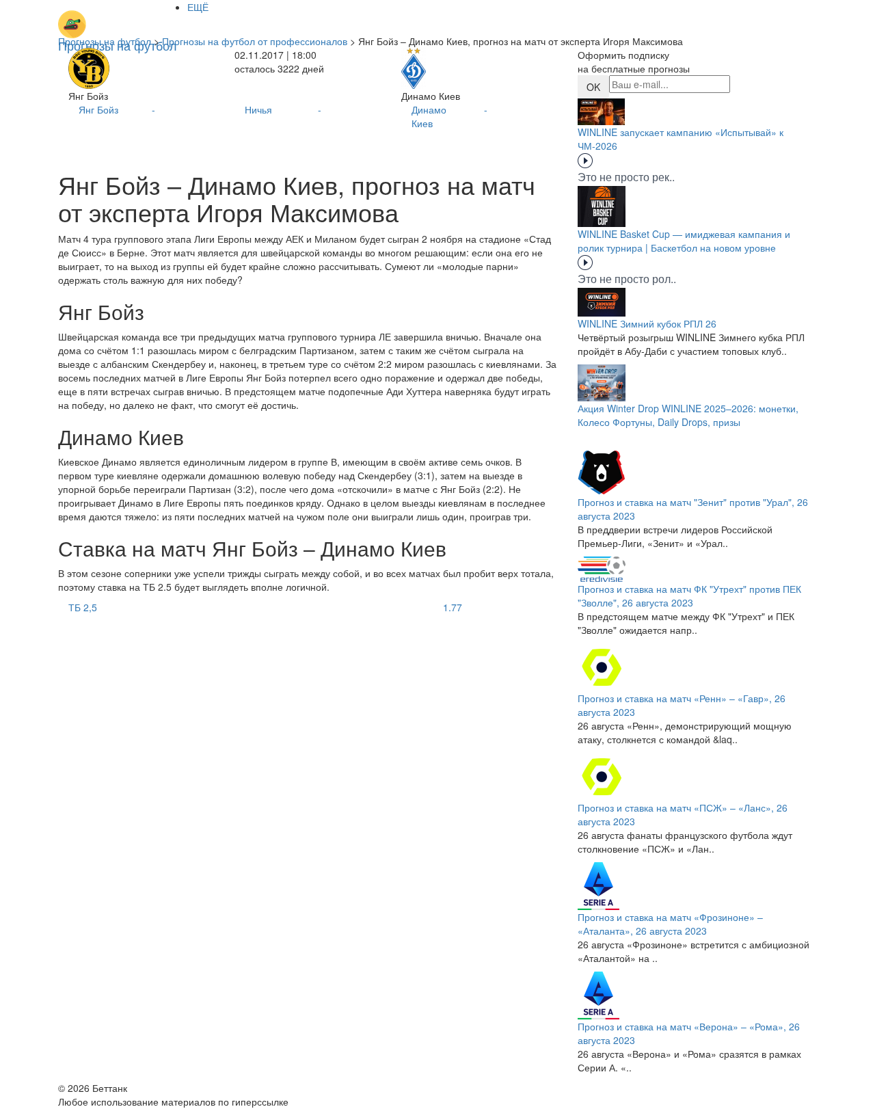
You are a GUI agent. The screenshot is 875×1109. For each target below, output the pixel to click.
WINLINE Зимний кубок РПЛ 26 (647, 323)
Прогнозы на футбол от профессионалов (254, 41)
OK (593, 87)
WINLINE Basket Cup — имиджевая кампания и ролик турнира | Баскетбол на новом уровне (684, 240)
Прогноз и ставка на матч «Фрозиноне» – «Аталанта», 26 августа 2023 (670, 923)
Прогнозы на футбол (104, 41)
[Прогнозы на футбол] (117, 17)
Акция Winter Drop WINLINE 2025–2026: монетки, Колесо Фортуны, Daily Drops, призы (688, 415)
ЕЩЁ (197, 7)
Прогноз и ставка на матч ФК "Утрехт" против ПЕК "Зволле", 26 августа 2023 (689, 595)
